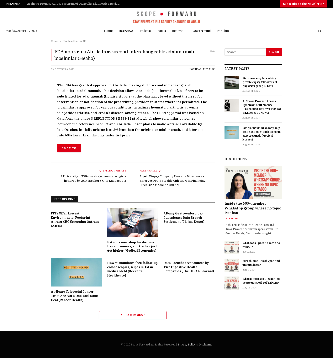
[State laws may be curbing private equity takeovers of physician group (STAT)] (232, 82)
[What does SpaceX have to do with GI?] (232, 247)
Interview (231, 218)
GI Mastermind (200, 31)
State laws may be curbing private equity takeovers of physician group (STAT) (259, 82)
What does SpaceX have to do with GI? (261, 245)
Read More (69, 148)
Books (161, 31)
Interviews (126, 31)
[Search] (320, 31)
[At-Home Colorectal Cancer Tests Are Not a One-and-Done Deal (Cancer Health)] (76, 272)
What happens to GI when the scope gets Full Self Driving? (261, 280)
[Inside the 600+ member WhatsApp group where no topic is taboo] (253, 182)
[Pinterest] (37, 121)
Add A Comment (132, 315)
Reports (177, 31)
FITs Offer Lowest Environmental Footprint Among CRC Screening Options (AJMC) (75, 219)
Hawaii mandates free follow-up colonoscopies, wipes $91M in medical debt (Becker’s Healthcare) (132, 269)
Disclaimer (206, 344)
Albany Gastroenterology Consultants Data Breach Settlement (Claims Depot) (183, 217)
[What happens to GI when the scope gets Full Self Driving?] (232, 283)
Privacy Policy (187, 344)
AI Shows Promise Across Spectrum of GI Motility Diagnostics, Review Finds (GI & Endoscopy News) (261, 106)
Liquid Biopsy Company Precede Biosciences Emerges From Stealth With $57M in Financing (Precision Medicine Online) (172, 180)
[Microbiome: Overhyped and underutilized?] (232, 265)
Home (108, 31)
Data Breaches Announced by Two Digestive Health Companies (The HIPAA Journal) (188, 267)
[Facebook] (37, 94)
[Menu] (325, 31)
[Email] (37, 130)
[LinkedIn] (37, 112)
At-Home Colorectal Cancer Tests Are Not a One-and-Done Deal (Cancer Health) (74, 296)
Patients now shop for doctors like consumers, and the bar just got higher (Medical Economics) (132, 246)
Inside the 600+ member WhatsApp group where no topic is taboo (253, 208)
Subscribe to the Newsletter (303, 4)
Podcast (145, 31)
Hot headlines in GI (202, 69)
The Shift (223, 31)
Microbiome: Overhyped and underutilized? (261, 262)
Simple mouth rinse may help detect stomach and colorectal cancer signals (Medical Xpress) (75, 3)
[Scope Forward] (166, 17)
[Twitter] (37, 103)
